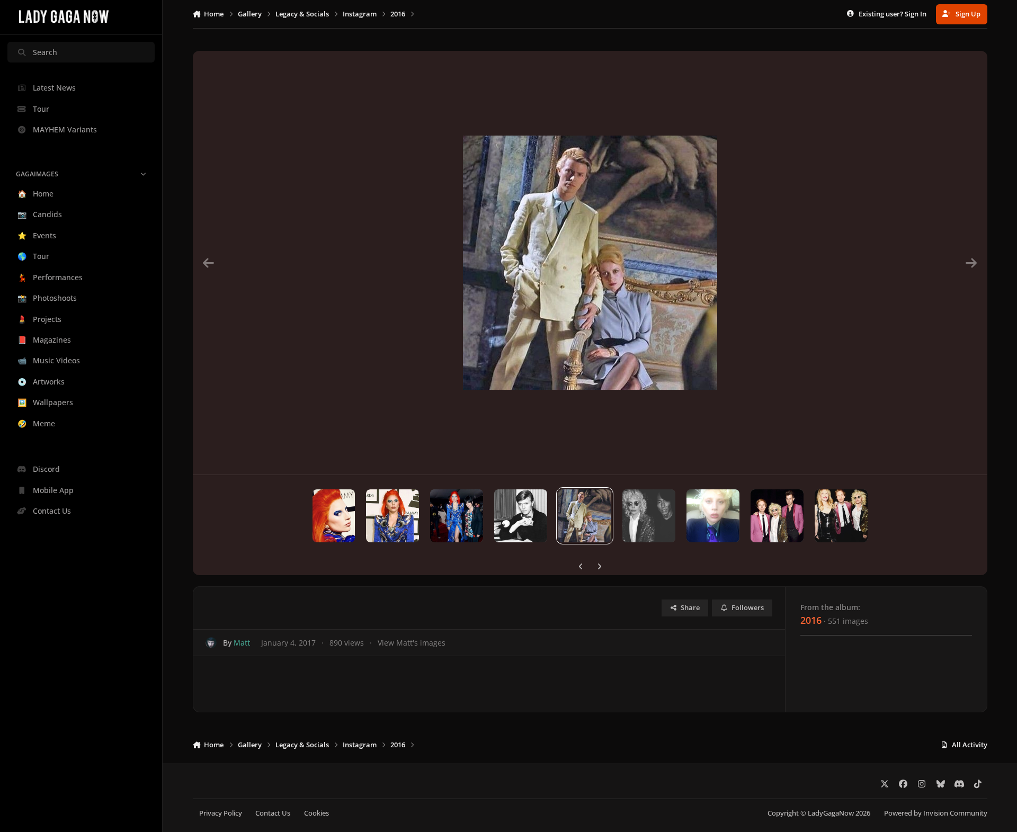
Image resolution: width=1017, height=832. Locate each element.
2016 (811, 620)
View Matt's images (411, 643)
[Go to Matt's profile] (211, 642)
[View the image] (334, 515)
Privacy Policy (220, 813)
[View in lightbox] (590, 263)
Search (45, 52)
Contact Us (272, 813)
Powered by (935, 813)
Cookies (316, 813)
